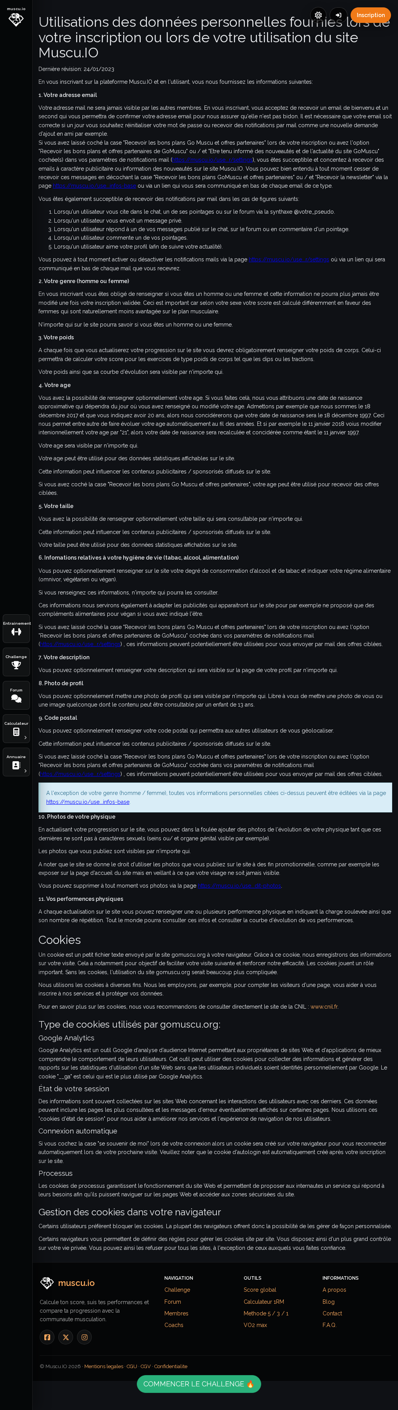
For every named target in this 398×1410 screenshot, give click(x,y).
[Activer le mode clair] (318, 15)
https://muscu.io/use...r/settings (212, 160)
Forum (172, 1302)
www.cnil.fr (324, 1007)
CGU (132, 1366)
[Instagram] (84, 1337)
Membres (176, 1313)
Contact (332, 1313)
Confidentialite (170, 1366)
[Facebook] (47, 1337)
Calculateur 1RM (264, 1302)
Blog (329, 1302)
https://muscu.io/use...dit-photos (239, 886)
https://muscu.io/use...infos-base (94, 186)
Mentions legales (103, 1366)
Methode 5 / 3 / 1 (266, 1313)
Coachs (173, 1325)
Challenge (177, 1290)
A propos (334, 1290)
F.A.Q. (330, 1325)
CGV (146, 1366)
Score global (260, 1290)
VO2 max (255, 1325)
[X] (65, 1337)
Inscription (371, 15)
